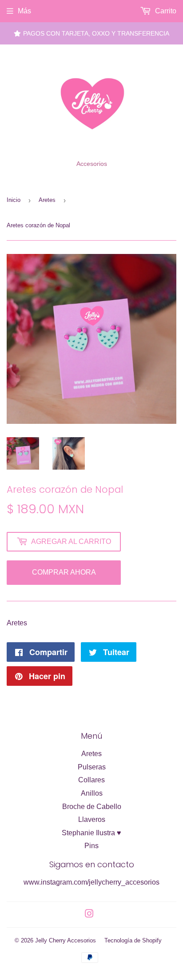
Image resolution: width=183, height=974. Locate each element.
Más (24, 11)
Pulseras (92, 767)
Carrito (164, 11)
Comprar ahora (64, 572)
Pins (91, 845)
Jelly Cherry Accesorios (65, 940)
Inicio (13, 200)
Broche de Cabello (91, 806)
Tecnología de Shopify (133, 940)
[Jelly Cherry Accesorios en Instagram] (89, 914)
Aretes (47, 200)
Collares (91, 780)
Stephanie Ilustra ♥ (91, 833)
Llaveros (91, 819)
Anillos (92, 793)
